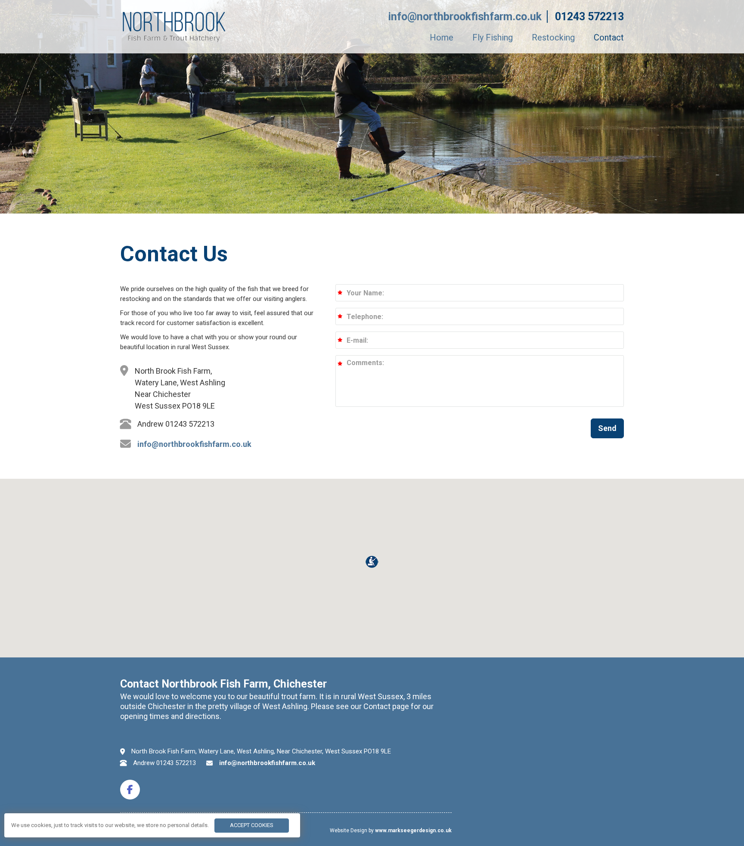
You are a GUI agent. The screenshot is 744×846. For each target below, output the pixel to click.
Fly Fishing (492, 37)
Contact (609, 37)
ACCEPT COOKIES (251, 825)
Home (441, 37)
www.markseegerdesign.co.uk (413, 830)
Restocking (553, 37)
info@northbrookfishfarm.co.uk (465, 16)
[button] (607, 428)
